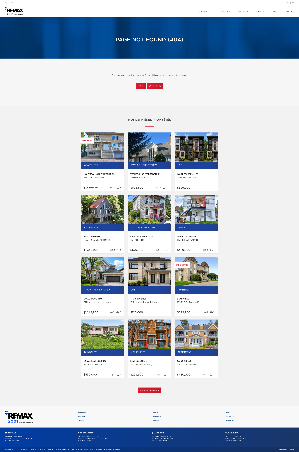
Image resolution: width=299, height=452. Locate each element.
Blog (274, 11)
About (81, 421)
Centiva (291, 449)
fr (293, 3)
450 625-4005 (161, 441)
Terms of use (100, 449)
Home (141, 86)
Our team (225, 11)
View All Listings (149, 390)
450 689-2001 (87, 441)
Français (230, 421)
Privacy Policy (89, 449)
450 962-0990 (235, 441)
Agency (242, 11)
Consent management (114, 449)
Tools (155, 413)
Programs (157, 417)
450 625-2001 (13, 441)
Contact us (12, 3)
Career (260, 11)
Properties (205, 11)
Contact (289, 11)
